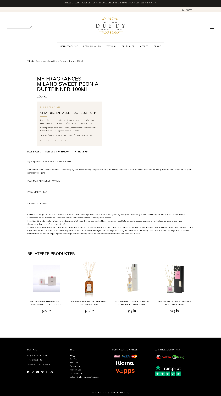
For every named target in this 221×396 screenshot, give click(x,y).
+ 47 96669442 (34, 360)
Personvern (75, 366)
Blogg (72, 355)
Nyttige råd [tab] (81, 152)
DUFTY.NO (117, 393)
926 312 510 (40, 355)
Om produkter (76, 373)
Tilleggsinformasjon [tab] (57, 152)
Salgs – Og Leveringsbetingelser (84, 377)
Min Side (74, 362)
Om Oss (73, 359)
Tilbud (30, 61)
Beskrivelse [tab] (34, 152)
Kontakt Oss (75, 369)
